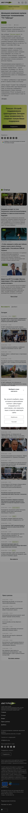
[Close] (23, 390)
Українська (14, 417)
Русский (14, 421)
